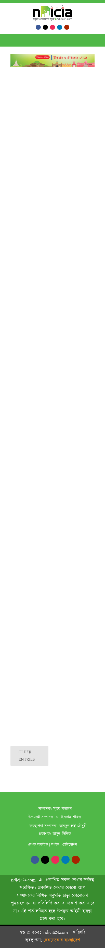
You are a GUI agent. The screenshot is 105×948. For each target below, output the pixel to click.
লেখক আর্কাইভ (38, 844)
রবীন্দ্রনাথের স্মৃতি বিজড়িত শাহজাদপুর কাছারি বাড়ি (50, 374)
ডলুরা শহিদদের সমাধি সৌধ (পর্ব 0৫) (44, 226)
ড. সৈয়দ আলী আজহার (34, 439)
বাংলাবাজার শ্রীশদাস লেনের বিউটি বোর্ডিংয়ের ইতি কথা (49, 717)
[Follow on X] (45, 27)
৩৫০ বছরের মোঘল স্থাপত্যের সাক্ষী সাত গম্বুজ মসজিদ (51, 603)
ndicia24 (26, 382)
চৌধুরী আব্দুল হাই (31, 143)
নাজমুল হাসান (29, 611)
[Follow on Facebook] (38, 27)
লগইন (55, 844)
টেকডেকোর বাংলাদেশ (62, 940)
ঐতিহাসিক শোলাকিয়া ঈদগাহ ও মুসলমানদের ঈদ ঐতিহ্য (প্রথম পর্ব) (50, 488)
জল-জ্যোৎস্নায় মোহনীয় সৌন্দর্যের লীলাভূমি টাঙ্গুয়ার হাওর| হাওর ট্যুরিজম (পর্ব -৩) (47, 545)
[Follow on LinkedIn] (59, 27)
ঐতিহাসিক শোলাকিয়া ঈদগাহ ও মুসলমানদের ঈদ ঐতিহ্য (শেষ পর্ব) (50, 431)
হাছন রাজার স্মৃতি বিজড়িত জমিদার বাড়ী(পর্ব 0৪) (49, 317)
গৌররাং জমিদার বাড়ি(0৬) (36, 137)
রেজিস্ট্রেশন (69, 844)
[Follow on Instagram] (52, 27)
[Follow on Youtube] (66, 27)
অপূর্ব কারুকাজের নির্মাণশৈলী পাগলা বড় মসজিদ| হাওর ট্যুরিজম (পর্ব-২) (46, 660)
